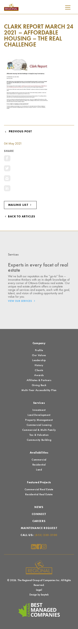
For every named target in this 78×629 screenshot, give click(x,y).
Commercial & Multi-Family (39, 430)
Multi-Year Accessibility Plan (39, 390)
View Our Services (20, 301)
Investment (39, 410)
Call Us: (39, 535)
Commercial (39, 459)
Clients (39, 370)
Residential (39, 464)
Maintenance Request (39, 528)
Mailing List (18, 205)
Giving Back (39, 385)
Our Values (39, 355)
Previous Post (19, 131)
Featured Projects (39, 482)
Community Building (39, 440)
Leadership (39, 360)
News (39, 507)
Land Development (39, 415)
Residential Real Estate (39, 494)
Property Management (39, 420)
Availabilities (39, 452)
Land (39, 469)
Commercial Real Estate (39, 489)
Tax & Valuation (39, 435)
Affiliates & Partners (39, 380)
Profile (39, 350)
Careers (39, 521)
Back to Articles (21, 216)
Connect (39, 514)
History (39, 365)
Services (39, 403)
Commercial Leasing (39, 425)
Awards (39, 375)
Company (39, 343)
